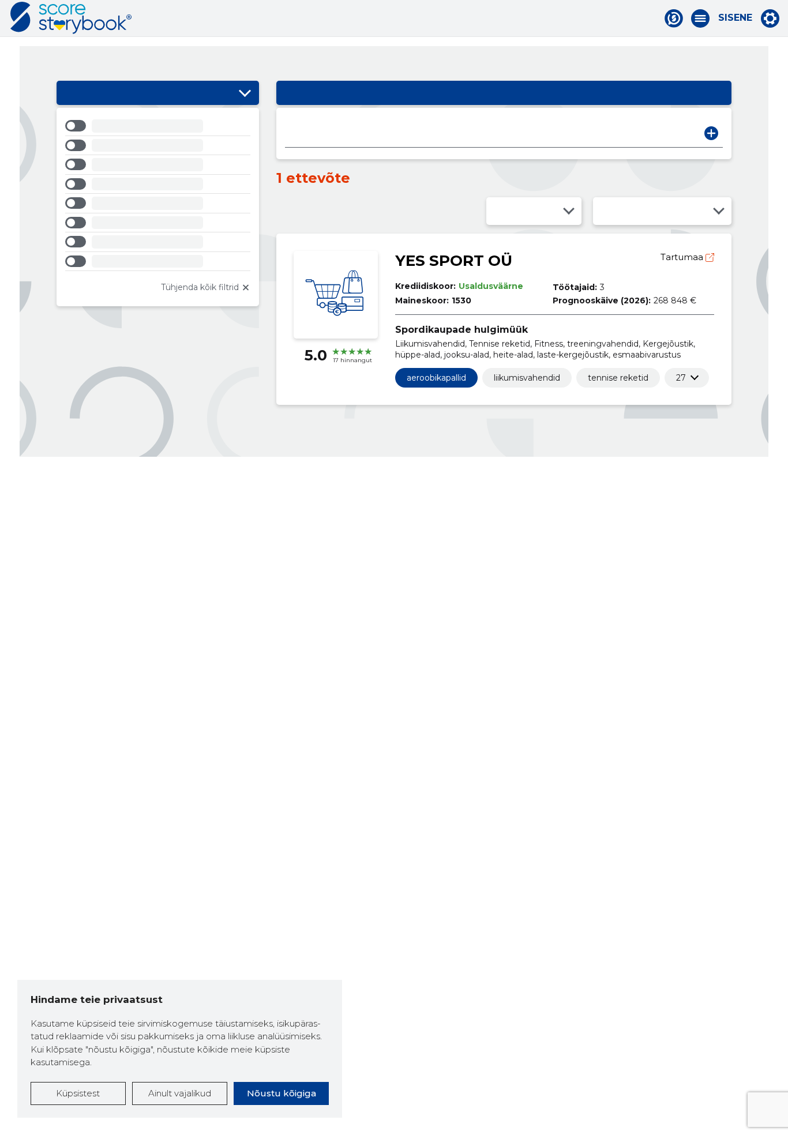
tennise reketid (618, 378)
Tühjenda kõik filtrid (200, 287)
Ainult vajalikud (179, 1093)
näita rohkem (681, 378)
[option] (157, 127)
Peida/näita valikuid (244, 93)
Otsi (711, 133)
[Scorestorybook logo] (71, 18)
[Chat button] (674, 18)
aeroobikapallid (436, 378)
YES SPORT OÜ (453, 260)
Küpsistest (78, 1093)
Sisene (735, 18)
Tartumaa (683, 256)
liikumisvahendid (527, 378)
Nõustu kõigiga (281, 1093)
